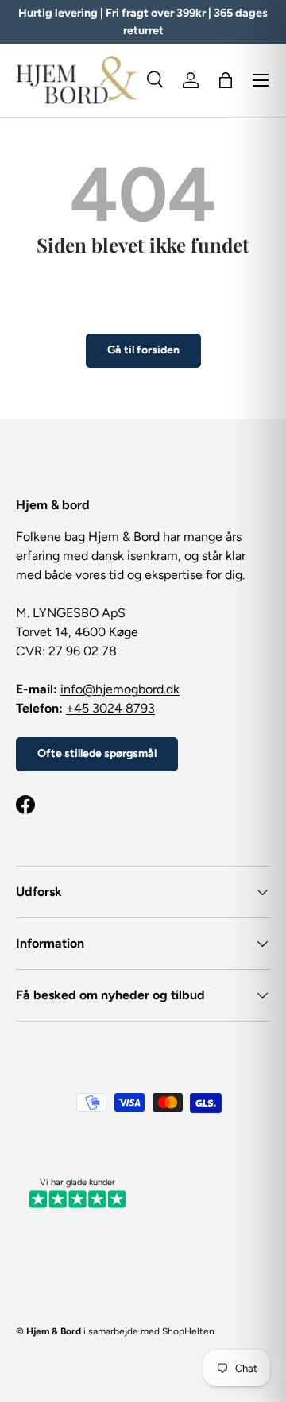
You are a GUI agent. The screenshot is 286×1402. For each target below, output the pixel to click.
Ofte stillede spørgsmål (97, 753)
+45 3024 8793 (110, 708)
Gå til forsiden (143, 350)
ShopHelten (188, 1331)
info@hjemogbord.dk (120, 689)
